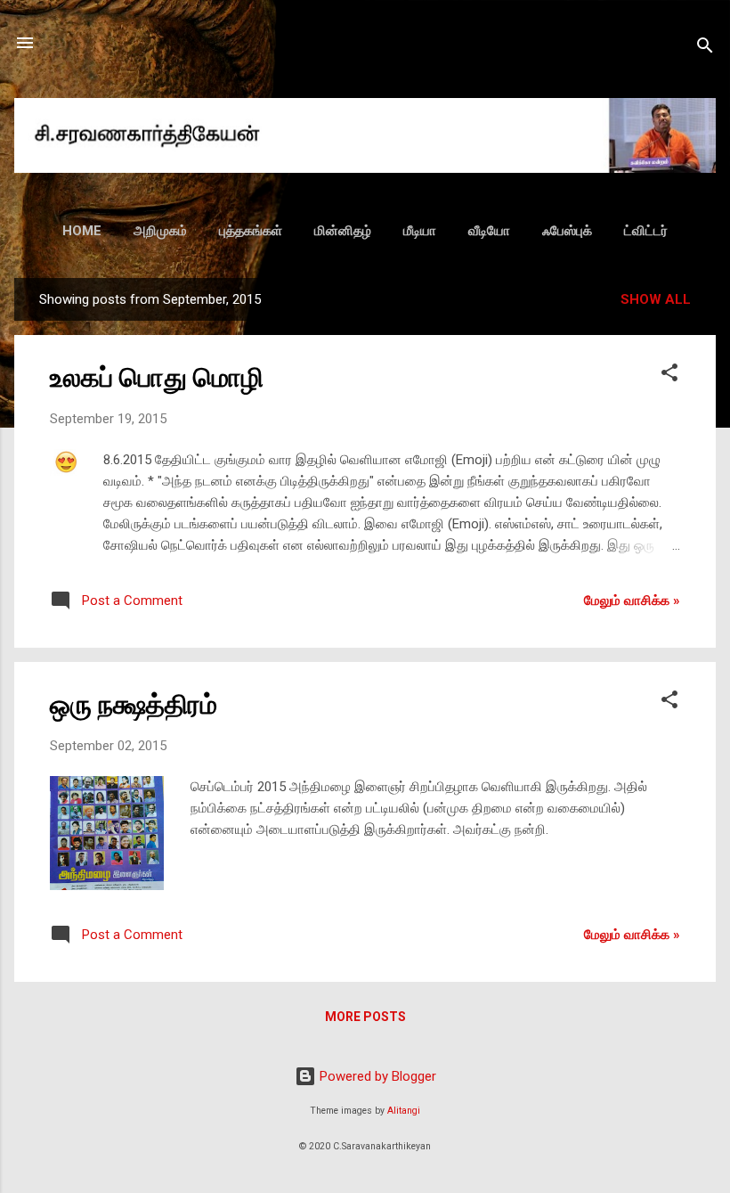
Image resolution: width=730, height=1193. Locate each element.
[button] (669, 375)
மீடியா (419, 231)
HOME (81, 231)
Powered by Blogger (376, 1076)
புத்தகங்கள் (250, 231)
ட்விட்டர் (646, 231)
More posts (365, 1016)
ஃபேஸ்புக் (567, 231)
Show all (655, 299)
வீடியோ (489, 231)
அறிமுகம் (160, 231)
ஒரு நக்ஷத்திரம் (133, 704)
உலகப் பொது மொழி (157, 377)
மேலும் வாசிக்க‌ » (632, 600)
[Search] (705, 48)
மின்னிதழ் (342, 231)
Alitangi (403, 1110)
